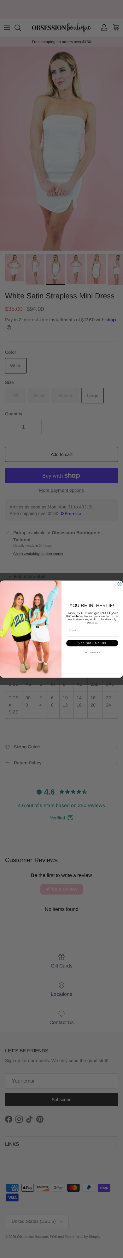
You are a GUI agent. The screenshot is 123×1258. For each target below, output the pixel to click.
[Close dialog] (119, 584)
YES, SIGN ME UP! (92, 643)
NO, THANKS (92, 652)
